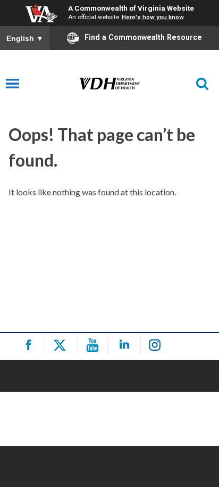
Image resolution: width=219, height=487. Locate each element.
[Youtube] (94, 345)
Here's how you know (153, 17)
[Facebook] (30, 345)
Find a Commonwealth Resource (143, 37)
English (25, 38)
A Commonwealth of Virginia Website (131, 8)
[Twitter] (62, 345)
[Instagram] (158, 345)
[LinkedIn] (126, 345)
